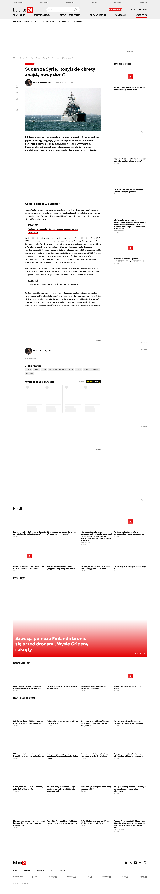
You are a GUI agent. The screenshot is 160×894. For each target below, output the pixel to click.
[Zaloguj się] (127, 9)
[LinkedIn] (135, 863)
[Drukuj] (16, 99)
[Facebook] (126, 863)
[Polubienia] (16, 86)
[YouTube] (140, 863)
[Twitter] (131, 863)
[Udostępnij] (16, 110)
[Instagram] (145, 863)
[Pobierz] (16, 104)
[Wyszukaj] (75, 9)
